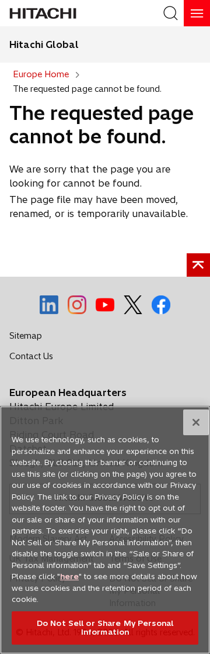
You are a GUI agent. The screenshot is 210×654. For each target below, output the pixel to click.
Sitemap (25, 336)
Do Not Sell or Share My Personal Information (105, 627)
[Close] (196, 422)
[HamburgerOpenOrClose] (197, 13)
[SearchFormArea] (171, 13)
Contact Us (34, 358)
